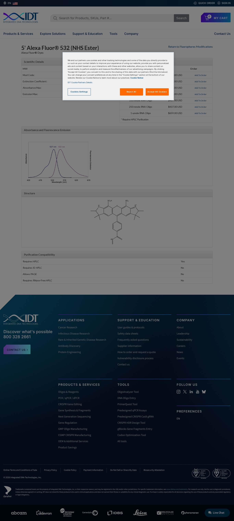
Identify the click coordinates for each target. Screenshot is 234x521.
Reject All (131, 92)
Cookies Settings (79, 92)
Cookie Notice (136, 78)
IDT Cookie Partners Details (80, 82)
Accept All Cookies (157, 92)
